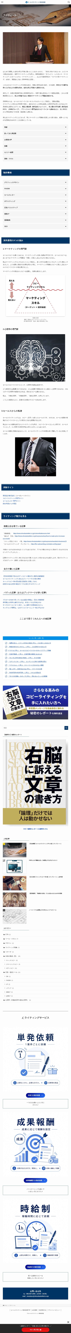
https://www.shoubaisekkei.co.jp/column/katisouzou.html (31, 533)
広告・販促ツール (12, 972)
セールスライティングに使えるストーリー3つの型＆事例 (22, 579)
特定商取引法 (42, 1310)
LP (8, 984)
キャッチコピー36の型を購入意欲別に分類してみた (20, 581)
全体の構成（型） (12, 956)
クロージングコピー (13, 964)
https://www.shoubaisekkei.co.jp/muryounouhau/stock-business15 (45, 541)
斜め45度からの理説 (9, 503)
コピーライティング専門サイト (13, 498)
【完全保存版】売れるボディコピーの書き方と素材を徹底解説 (23, 576)
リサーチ (9, 952)
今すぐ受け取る (34, 1330)
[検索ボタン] (69, 2)
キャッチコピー (11, 960)
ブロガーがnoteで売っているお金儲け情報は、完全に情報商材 (23, 600)
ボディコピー (11, 968)
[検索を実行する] (66, 728)
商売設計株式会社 (9, 495)
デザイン (9, 943)
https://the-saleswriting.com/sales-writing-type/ (46, 544)
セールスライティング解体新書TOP (20, 1310)
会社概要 (34, 1310)
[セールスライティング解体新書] (35, 2)
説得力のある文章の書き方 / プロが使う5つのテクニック (21, 584)
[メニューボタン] (2, 2)
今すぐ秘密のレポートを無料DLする (35, 829)
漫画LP (9, 992)
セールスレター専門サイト (12, 501)
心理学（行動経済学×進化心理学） (18, 1000)
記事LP (9, 996)
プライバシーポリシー (54, 1310)
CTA (8, 934)
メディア (10, 988)
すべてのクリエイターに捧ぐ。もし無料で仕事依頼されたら (23, 605)
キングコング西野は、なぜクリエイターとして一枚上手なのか (23, 607)
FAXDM (9, 980)
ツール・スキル (11, 939)
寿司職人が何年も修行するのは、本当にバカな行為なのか (22, 602)
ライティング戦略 (12, 947)
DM (8, 976)
